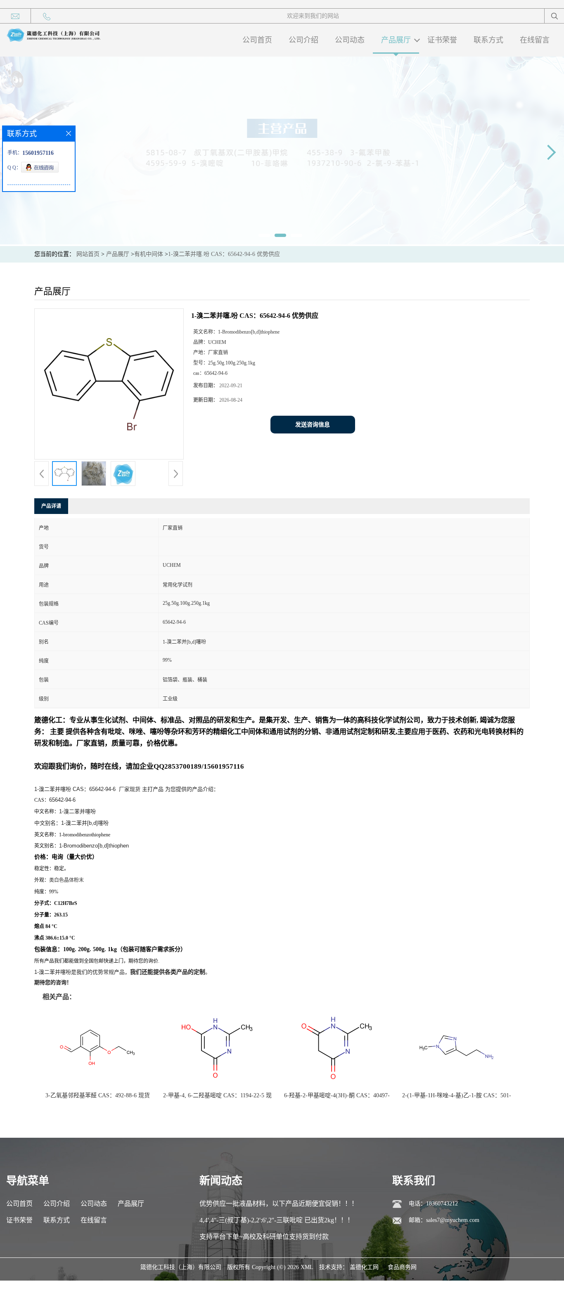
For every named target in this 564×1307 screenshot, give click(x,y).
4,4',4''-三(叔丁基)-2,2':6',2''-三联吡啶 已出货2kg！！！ (276, 1220)
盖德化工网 (364, 1267)
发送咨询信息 (312, 424)
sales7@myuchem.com (452, 1220)
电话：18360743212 (433, 1203)
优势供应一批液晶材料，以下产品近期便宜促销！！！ (278, 1203)
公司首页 (257, 40)
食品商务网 (402, 1267)
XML (307, 1267)
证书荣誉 (442, 40)
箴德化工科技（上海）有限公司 (180, 1267)
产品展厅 (396, 40)
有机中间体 (148, 254)
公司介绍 (303, 40)
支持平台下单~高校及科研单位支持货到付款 (264, 1236)
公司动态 (350, 40)
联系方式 (488, 40)
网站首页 (88, 254)
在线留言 (535, 40)
